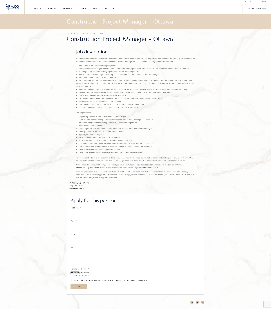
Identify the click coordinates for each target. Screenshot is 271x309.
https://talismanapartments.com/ (88, 168)
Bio (73, 248)
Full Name (76, 208)
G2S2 (264, 2)
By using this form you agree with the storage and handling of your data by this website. (110, 280)
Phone (74, 234)
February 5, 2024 (78, 33)
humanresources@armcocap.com (140, 165)
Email (74, 221)
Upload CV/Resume (80, 269)
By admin (98, 33)
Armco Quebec (250, 2)
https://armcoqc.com (150, 168)
